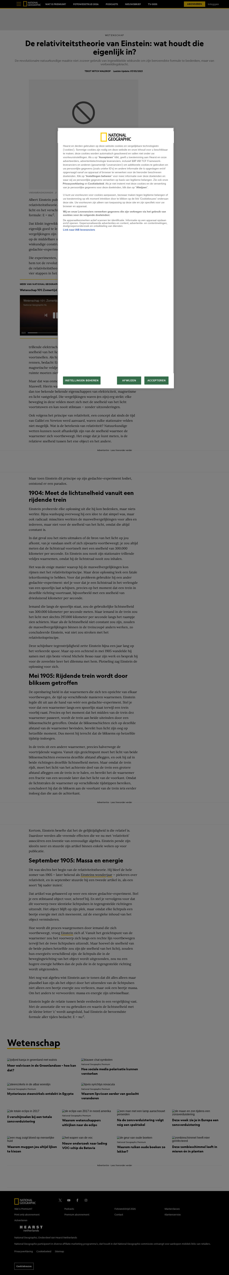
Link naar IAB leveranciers (79, 229)
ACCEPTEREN (156, 380)
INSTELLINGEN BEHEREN (82, 380)
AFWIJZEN (129, 380)
